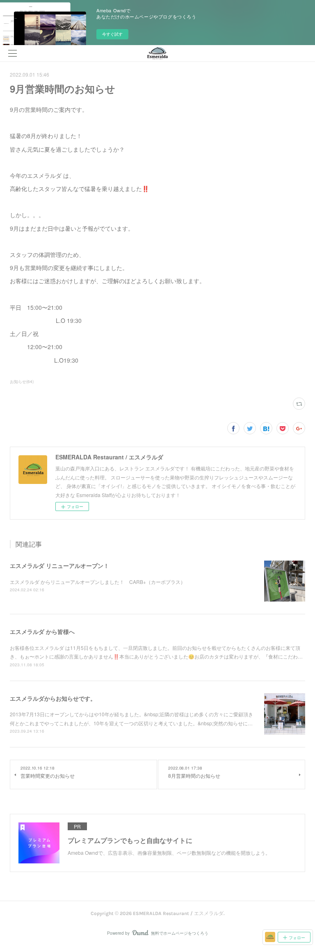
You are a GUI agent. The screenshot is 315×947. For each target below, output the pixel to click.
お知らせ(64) (22, 381)
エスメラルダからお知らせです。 (53, 698)
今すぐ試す (112, 34)
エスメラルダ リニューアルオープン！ (59, 565)
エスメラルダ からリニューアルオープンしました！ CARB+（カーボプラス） (97, 581)
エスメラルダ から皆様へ (42, 631)
